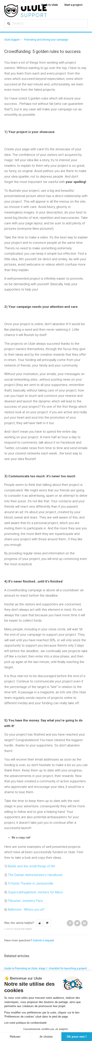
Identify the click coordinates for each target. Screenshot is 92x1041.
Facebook (70, 923)
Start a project (73, 4)
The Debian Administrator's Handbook (35, 875)
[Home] (43, 10)
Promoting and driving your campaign (46, 39)
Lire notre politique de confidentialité (25, 1022)
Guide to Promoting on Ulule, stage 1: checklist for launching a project (45, 968)
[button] (39, 923)
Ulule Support (12, 39)
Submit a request (43, 940)
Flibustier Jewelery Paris (25, 901)
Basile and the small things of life (31, 866)
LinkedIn (84, 923)
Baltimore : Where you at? (26, 909)
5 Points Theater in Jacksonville (30, 883)
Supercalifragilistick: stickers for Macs (35, 892)
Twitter (77, 923)
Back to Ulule (49, 4)
